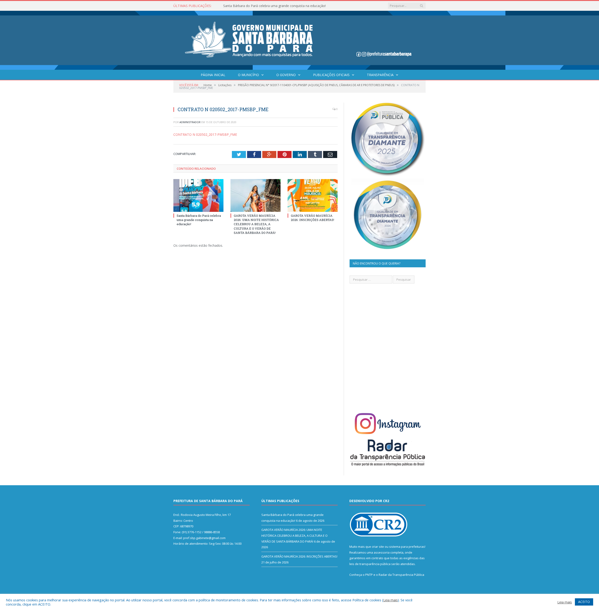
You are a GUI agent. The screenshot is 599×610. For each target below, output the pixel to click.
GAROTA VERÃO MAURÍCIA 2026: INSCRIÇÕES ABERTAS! (312, 217)
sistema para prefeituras (407, 546)
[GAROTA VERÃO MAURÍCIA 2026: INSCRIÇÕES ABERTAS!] (313, 195)
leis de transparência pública (370, 564)
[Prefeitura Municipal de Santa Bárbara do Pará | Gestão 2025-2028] (299, 39)
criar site (378, 546)
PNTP (369, 575)
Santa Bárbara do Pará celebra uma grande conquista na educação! (199, 219)
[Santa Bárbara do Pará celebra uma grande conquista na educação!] (198, 195)
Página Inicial (213, 75)
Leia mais (390, 600)
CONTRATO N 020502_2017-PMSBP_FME (205, 134)
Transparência (380, 75)
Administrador (190, 122)
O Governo (286, 75)
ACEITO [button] (584, 601)
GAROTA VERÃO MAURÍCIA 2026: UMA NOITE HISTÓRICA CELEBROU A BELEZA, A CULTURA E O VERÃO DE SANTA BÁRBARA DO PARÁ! (277, 6)
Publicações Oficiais (331, 75)
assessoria (382, 552)
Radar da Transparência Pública (401, 575)
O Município (248, 75)
